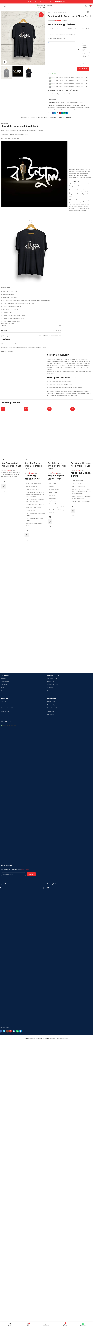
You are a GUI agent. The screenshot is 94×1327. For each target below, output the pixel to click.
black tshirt (76, 105)
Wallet (2, 969)
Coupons (50, 973)
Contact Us (50, 993)
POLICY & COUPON (53, 957)
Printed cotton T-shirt (59, 12)
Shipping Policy (5, 993)
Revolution (54, 110)
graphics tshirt (71, 107)
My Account (5, 957)
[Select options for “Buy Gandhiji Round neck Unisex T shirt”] (73, 922)
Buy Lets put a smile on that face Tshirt (57, 877)
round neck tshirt (63, 110)
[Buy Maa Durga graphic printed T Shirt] (35, 661)
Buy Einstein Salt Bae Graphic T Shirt (11, 875)
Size (79, 50)
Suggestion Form (52, 960)
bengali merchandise (66, 105)
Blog (2, 987)
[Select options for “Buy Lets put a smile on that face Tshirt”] (50, 932)
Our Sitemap (51, 996)
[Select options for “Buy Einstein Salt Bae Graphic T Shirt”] (3, 897)
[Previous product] (86, 12)
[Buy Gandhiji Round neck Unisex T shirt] (81, 661)
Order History (5, 963)
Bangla (58, 105)
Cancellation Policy (52, 966)
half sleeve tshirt (81, 107)
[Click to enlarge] (5, 62)
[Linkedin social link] (62, 113)
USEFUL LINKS (5, 980)
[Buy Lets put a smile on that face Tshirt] (58, 661)
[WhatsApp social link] (64, 113)
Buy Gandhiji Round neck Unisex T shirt (81, 875)
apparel (53, 105)
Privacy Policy (51, 983)
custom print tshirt (61, 107)
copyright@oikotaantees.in (77, 271)
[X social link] (55, 113)
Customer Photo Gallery (8, 990)
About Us (3, 983)
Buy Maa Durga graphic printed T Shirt (33, 877)
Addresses (4, 966)
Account (3, 960)
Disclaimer (50, 969)
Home (49, 12)
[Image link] (70, 1237)
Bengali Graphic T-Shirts (62, 102)
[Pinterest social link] (60, 113)
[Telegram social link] (66, 113)
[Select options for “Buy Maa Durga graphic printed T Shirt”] (27, 946)
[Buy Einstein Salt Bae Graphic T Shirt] (11, 661)
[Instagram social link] (7, 1313)
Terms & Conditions (53, 990)
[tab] (25, 208)
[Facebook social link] (53, 113)
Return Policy (51, 987)
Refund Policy (51, 963)
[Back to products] (88, 12)
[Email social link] (57, 113)
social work (72, 110)
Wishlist (3, 973)
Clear (84, 56)
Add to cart (83, 69)
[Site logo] (46, 6)
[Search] (86, 6)
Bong (81, 105)
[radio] (86, 44)
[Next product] (90, 12)
